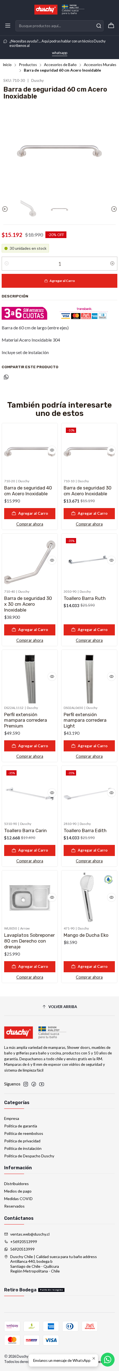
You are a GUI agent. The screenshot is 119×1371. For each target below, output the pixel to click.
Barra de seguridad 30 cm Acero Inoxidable (88, 490)
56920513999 (22, 1249)
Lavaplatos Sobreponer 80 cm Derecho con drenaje (29, 941)
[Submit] (99, 25)
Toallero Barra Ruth (85, 598)
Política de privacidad (22, 1140)
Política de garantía (20, 1125)
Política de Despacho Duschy (29, 1155)
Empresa (11, 1118)
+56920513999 (23, 1241)
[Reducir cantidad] (6, 263)
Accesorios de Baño (60, 65)
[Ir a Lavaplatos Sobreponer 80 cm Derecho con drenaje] (29, 898)
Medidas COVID (18, 1198)
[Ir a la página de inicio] (59, 9)
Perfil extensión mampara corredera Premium (25, 720)
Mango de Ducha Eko (86, 935)
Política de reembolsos (23, 1133)
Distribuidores (16, 1183)
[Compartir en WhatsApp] (6, 377)
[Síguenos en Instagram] (26, 1084)
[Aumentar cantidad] (112, 263)
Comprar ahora (29, 524)
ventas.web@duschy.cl (30, 1234)
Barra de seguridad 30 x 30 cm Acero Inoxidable (28, 604)
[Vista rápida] (52, 450)
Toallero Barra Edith (85, 830)
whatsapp (59, 53)
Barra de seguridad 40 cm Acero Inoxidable (28, 490)
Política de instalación (23, 1148)
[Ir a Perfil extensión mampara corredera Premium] (29, 677)
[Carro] (111, 26)
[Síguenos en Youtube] (41, 1084)
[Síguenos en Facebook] (34, 1084)
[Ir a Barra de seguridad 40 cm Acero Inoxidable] (29, 451)
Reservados (14, 1206)
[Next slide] (113, 209)
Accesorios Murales (100, 65)
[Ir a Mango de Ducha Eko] (89, 898)
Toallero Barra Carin (25, 830)
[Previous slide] (6, 209)
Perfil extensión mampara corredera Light (85, 720)
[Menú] (7, 26)
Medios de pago (18, 1191)
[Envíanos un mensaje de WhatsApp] (108, 1360)
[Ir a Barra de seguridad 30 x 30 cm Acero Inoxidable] (29, 561)
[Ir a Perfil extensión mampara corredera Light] (89, 677)
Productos (28, 65)
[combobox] (59, 25)
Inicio (7, 65)
